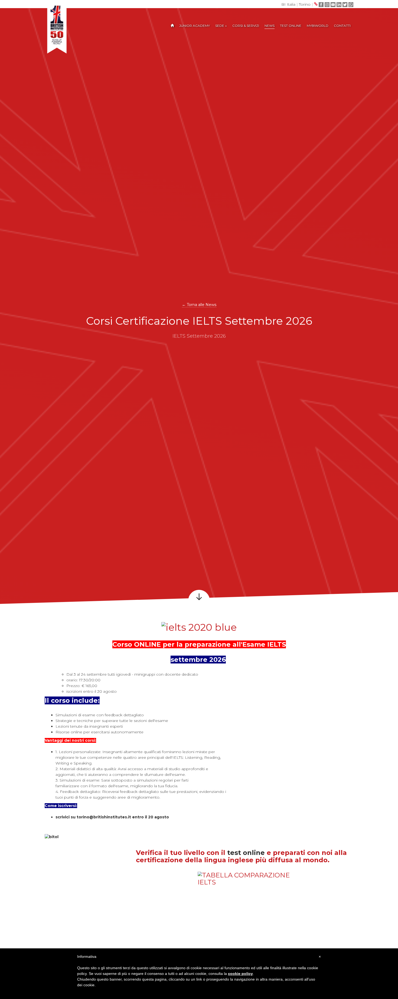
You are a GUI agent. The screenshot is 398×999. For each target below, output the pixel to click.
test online (247, 853)
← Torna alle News (199, 304)
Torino (305, 4)
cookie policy (240, 973)
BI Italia (288, 4)
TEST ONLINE (290, 26)
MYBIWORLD (317, 26)
